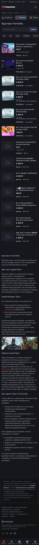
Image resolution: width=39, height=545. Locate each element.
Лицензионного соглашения (25, 487)
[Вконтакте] (7, 534)
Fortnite (16, 13)
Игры (10, 13)
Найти (33, 29)
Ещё (23, 2)
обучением (6, 369)
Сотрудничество (21, 514)
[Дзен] (11, 534)
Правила (11, 2)
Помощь (18, 2)
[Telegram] (3, 534)
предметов (9, 309)
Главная (4, 13)
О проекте (5, 514)
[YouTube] (15, 534)
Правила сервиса (7, 507)
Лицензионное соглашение (11, 509)
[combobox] (35, 7)
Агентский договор (20, 507)
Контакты (5, 516)
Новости (4, 2)
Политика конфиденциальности (12, 512)
